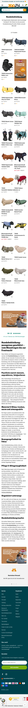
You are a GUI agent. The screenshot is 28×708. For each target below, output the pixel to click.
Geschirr (3, 537)
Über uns (3, 616)
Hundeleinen (19, 434)
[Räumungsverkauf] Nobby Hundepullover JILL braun (20, 166)
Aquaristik (18, 599)
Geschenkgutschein (6, 613)
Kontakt (3, 597)
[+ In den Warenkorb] (11, 45)
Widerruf (21, 705)
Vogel (17, 608)
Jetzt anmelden (14, 667)
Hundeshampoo (5, 486)
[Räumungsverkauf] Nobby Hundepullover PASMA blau (7, 235)
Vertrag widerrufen (6, 605)
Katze (17, 597)
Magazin (18, 616)
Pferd (17, 611)
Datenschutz (10, 705)
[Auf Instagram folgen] (6, 674)
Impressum (16, 705)
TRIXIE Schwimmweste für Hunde (19, 235)
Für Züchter (4, 618)
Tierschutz (4, 621)
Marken (17, 614)
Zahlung (3, 602)
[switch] (3, 705)
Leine (20, 535)
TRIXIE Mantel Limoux (7, 121)
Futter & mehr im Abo (6, 627)
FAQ (2, 594)
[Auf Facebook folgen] (2, 674)
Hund (17, 594)
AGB (6, 705)
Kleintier (18, 605)
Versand (3, 599)
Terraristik (18, 602)
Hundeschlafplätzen (6, 492)
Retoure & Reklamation (4, 609)
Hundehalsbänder (6, 533)
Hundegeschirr (5, 399)
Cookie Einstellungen (6, 632)
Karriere (3, 630)
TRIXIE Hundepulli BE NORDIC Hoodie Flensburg (7, 211)
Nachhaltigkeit (5, 624)
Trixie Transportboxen (11, 511)
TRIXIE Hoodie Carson (20, 257)
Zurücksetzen (18, 10)
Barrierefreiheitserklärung (6, 636)
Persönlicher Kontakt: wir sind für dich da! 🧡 (14, 1)
